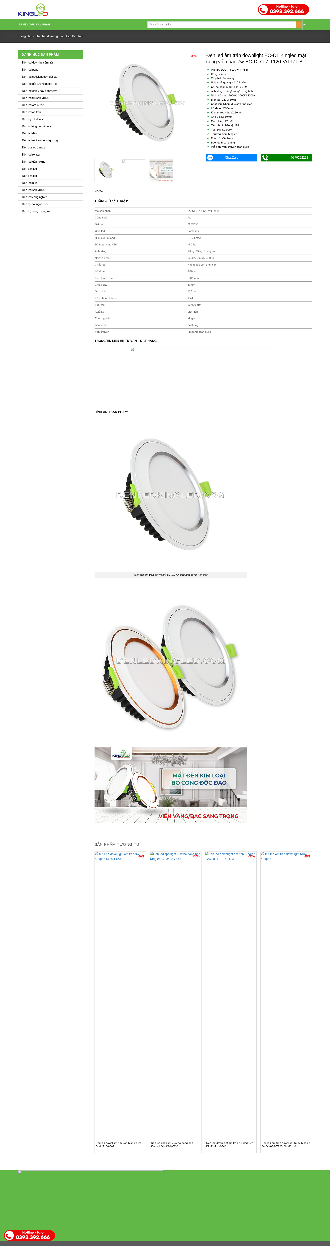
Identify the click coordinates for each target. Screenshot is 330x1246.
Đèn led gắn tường (33, 161)
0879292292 (299, 157)
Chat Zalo (231, 157)
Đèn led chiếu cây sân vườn (39, 90)
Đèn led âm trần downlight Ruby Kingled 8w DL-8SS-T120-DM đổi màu (286, 1144)
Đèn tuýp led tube (33, 119)
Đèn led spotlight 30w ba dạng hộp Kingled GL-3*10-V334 (172, 1144)
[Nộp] (299, 24)
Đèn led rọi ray (31, 154)
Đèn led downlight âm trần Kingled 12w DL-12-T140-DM (229, 1144)
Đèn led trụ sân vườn (35, 97)
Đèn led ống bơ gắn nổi (36, 126)
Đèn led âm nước (33, 105)
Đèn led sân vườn (33, 190)
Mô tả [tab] (99, 191)
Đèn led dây (29, 133)
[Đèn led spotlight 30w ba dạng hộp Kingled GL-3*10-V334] (175, 995)
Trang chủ (26, 24)
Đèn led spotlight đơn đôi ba (39, 76)
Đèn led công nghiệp (34, 197)
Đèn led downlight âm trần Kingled (59, 36)
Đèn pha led (29, 175)
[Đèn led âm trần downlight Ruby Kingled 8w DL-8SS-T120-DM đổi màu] (286, 995)
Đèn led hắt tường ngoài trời (39, 83)
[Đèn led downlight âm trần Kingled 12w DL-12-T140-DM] (230, 995)
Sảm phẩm (43, 24)
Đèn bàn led (29, 168)
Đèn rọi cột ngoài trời (35, 204)
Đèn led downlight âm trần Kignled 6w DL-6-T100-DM (118, 1144)
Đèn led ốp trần (31, 112)
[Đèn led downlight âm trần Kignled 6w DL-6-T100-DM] (120, 995)
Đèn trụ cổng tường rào (36, 211)
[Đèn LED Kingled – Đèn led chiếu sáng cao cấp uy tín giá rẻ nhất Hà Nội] (33, 9)
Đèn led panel (30, 69)
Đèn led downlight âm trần (38, 62)
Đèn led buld (29, 182)
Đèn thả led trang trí (34, 147)
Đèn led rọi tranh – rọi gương (40, 140)
